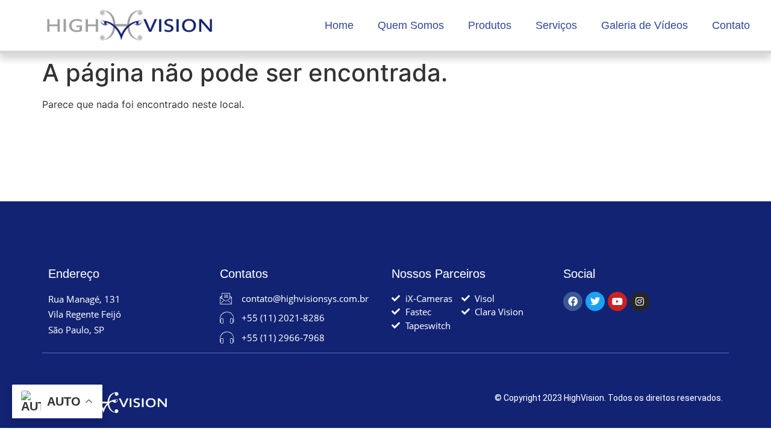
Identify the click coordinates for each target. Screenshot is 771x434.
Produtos (489, 25)
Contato (731, 25)
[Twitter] (595, 301)
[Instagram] (639, 301)
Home (339, 25)
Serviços (556, 25)
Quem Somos (411, 25)
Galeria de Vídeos (644, 25)
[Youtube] (617, 301)
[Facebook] (572, 301)
